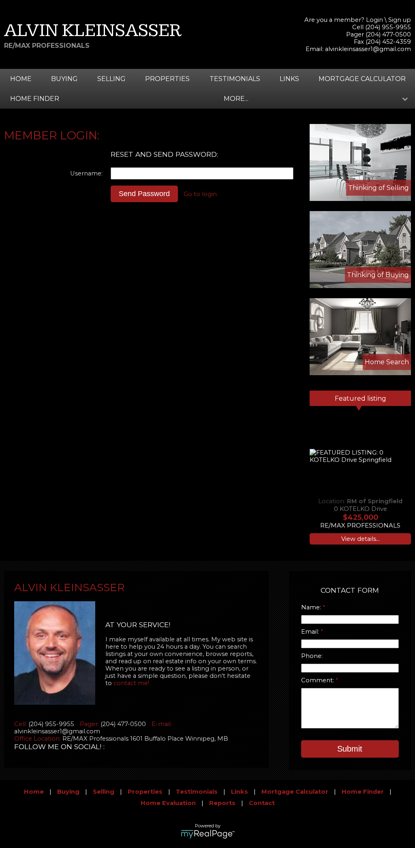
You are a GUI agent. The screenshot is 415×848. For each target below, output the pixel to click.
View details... (360, 539)
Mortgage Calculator (362, 79)
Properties (167, 79)
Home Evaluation (168, 803)
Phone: (312, 656)
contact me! (131, 683)
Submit (349, 748)
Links (289, 79)
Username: (86, 173)
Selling (111, 79)
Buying (64, 79)
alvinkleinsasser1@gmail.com (368, 49)
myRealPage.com (207, 834)
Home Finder (34, 99)
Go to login (200, 194)
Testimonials (235, 79)
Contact (262, 803)
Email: (311, 631)
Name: (312, 607)
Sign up (399, 19)
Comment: (318, 680)
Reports (222, 803)
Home (21, 79)
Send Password (144, 194)
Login (374, 19)
